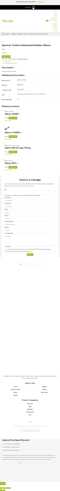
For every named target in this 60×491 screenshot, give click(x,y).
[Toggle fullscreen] (4, 488)
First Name (7, 197)
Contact (55, 30)
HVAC (55, 15)
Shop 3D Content (15, 389)
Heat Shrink (20, 89)
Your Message (8, 233)
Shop (55, 13)
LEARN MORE (40, 2)
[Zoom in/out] (1, 488)
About (55, 28)
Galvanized (20, 84)
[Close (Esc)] (9, 488)
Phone (6, 215)
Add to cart (6, 56)
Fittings (20, 34)
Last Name (7, 203)
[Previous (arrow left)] (1, 490)
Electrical (30, 403)
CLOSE (3, 483)
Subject (6, 227)
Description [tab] (8, 61)
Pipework (54, 17)
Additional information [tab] (11, 63)
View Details (8, 120)
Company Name (9, 221)
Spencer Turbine (21, 80)
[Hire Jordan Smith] (30, 430)
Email (6, 209)
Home (55, 11)
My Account (44, 392)
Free (56, 22)
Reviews (55, 24)
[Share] (7, 488)
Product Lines (53, 20)
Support (55, 26)
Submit (30, 254)
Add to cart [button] (13, 118)
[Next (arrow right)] (4, 490)
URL (5, 189)
